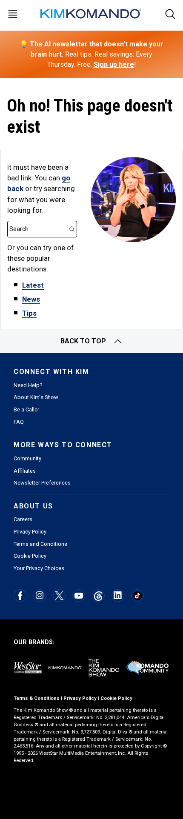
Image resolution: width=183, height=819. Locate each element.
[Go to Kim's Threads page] (98, 595)
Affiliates (25, 471)
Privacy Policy (30, 531)
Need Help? (28, 385)
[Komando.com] (91, 14)
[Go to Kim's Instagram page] (39, 595)
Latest (33, 285)
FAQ (19, 422)
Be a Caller (26, 409)
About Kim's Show (36, 397)
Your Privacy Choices (39, 568)
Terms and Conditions (40, 544)
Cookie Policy (30, 556)
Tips (29, 313)
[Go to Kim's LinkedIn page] (118, 595)
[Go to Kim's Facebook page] (20, 595)
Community (27, 458)
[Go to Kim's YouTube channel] (78, 595)
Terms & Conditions (37, 698)
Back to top (83, 341)
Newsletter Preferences (42, 482)
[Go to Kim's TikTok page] (137, 595)
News (31, 299)
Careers (23, 519)
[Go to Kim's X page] (59, 595)
